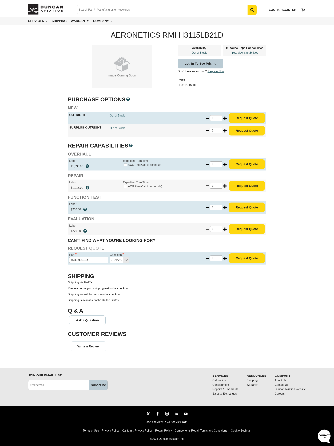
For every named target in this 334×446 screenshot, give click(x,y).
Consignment (220, 384)
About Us (280, 380)
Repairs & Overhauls (225, 389)
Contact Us (281, 384)
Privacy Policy (110, 430)
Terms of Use (91, 430)
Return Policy (163, 430)
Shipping (59, 21)
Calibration (219, 380)
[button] (252, 10)
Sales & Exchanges (224, 393)
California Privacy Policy (137, 430)
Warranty (80, 21)
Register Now (216, 71)
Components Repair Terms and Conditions (201, 430)
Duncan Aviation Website (290, 389)
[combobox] (159, 10)
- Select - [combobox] (116, 260)
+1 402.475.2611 (177, 422)
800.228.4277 (155, 422)
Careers (280, 393)
